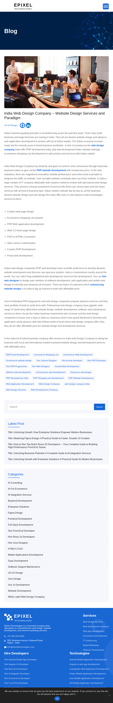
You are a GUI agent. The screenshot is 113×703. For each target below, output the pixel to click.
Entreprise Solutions (18, 507)
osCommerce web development (50, 372)
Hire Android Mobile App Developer (20, 659)
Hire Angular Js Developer (16, 664)
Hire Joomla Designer (47, 360)
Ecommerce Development (95, 636)
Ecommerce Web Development (77, 354)
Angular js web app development (84, 664)
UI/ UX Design (10, 125)
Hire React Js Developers (21, 537)
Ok (57, 698)
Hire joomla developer (72, 360)
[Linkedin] (28, 125)
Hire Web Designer (41, 366)
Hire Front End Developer (21, 531)
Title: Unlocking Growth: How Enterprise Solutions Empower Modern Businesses (50, 432)
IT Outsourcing (90, 640)
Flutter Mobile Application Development (87, 673)
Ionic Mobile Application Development (86, 678)
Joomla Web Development (67, 366)
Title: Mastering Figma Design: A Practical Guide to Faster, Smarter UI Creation (49, 438)
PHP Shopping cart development (48, 378)
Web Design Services (16, 390)
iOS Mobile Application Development (86, 683)
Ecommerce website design (19, 360)
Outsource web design (80, 372)
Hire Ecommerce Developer (17, 678)
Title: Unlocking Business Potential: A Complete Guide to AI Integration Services (49, 453)
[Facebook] (22, 125)
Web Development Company (44, 390)
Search (99, 407)
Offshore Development (93, 650)
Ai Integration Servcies (19, 495)
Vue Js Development (19, 585)
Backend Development (20, 501)
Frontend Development (20, 519)
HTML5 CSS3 (15, 549)
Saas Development (18, 561)
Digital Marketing (91, 645)
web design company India (77, 384)
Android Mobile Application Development (88, 659)
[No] (109, 695)
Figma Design (15, 513)
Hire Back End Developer (16, 669)
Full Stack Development (20, 525)
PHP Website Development (81, 378)
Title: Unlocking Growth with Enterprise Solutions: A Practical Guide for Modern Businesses (55, 459)
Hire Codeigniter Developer (17, 673)
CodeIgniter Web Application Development (89, 669)
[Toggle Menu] (105, 6)
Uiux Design (14, 579)
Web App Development (93, 631)
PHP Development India (17, 378)
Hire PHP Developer (96, 360)
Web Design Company (49, 384)
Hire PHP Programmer (16, 366)
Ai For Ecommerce (17, 489)
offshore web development (18, 372)
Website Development (19, 591)
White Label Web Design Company (26, 597)
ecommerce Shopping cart (46, 354)
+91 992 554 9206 (15, 636)
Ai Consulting (15, 483)
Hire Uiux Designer (18, 543)
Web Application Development (20, 384)
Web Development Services (96, 626)
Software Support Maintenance (24, 567)
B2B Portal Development (17, 354)
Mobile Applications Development (25, 555)
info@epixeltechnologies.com (20, 647)
